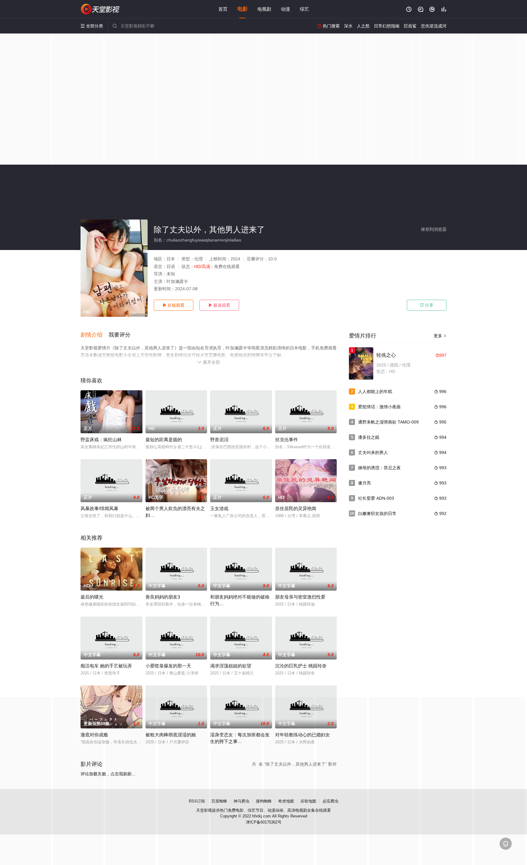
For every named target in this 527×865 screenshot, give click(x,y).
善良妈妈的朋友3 (162, 596)
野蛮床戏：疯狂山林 (101, 439)
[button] (95, 335)
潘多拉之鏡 (368, 437)
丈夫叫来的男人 (373, 452)
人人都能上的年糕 (375, 391)
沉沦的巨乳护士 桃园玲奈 (301, 665)
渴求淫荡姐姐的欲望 (230, 665)
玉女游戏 (219, 508)
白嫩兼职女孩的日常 (377, 513)
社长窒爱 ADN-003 (376, 498)
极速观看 (219, 305)
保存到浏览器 (433, 229)
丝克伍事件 (286, 439)
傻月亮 (364, 483)
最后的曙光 (92, 596)
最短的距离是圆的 (163, 439)
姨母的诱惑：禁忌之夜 (379, 467)
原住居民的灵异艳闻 (295, 508)
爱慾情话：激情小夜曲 (379, 406)
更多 (440, 335)
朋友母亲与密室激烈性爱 (300, 596)
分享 (426, 305)
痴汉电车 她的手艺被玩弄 (106, 665)
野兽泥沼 (219, 439)
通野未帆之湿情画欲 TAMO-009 (388, 422)
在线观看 (174, 305)
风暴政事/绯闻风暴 (99, 508)
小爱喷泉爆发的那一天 (168, 665)
